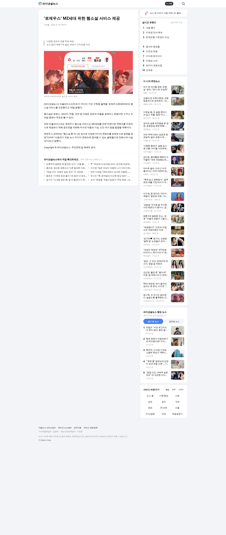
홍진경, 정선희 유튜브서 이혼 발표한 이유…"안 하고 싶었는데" (66, 167)
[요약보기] (109, 32)
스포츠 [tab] (180, 389)
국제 (177, 401)
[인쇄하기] (130, 32)
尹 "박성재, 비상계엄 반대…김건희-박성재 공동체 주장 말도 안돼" (111, 164)
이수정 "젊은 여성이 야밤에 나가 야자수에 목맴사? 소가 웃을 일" (111, 167)
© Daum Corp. (45, 440)
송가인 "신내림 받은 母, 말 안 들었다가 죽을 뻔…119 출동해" (66, 179)
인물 (177, 407)
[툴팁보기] (184, 22)
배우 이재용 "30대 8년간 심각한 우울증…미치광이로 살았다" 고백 (111, 171)
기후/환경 (163, 395)
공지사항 (77, 427)
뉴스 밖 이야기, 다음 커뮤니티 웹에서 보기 (168, 13)
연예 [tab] (173, 389)
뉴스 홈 (150, 395)
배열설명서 (177, 413)
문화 (150, 407)
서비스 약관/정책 (91, 427)
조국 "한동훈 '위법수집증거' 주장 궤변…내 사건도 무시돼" (111, 179)
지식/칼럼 (150, 413)
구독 (170, 3)
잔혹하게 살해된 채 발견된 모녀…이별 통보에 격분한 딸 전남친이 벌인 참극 (66, 164)
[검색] (184, 3)
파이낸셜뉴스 (50, 3)
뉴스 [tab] (167, 389)
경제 (150, 401)
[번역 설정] (119, 32)
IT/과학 (163, 407)
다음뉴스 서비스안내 (47, 427)
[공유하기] (177, 3)
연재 (164, 413)
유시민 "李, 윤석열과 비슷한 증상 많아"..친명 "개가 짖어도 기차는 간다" (111, 175)
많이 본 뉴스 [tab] (153, 321)
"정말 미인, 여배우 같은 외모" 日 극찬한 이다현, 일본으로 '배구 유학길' (66, 171)
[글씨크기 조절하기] (125, 32)
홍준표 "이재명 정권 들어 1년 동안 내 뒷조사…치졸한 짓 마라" (66, 175)
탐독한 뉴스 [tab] (174, 321)
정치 (164, 401)
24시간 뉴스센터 (65, 427)
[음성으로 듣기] (114, 32)
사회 (177, 395)
